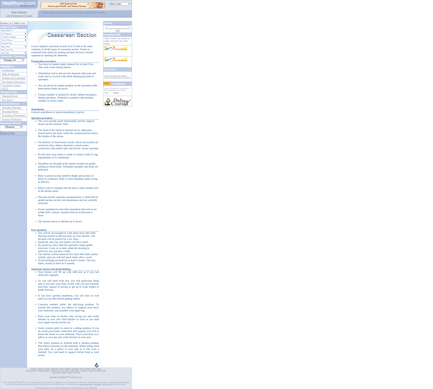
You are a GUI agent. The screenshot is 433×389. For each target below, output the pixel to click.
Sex (77, 12)
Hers (72, 12)
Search (70, 372)
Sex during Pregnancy (14, 81)
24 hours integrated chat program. (115, 76)
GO (118, 30)
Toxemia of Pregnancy (14, 115)
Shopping (18, 15)
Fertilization (8, 70)
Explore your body (43, 369)
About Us (92, 370)
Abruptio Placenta (11, 107)
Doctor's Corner (90, 12)
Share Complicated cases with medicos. (117, 77)
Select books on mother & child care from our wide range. (117, 41)
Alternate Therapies (48, 12)
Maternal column (44, 370)
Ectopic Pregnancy (12, 119)
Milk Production (10, 74)
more (116, 92)
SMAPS (68, 369)
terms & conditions (86, 384)
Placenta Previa (10, 111)
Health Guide (101, 370)
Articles (64, 372)
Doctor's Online (31, 370)
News (58, 372)
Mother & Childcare (63, 12)
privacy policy (107, 384)
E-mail (28, 15)
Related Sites (7, 133)
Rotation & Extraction (13, 78)
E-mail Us (84, 370)
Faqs (54, 372)
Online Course (96, 369)
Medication (55, 369)
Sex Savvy (7, 99)
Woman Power (56, 370)
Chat (8, 15)
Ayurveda (75, 369)
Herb (61, 369)
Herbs (81, 12)
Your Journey (19, 12)
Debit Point (75, 370)
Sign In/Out (101, 12)
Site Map (77, 372)
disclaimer (97, 384)
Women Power (10, 96)
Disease (33, 369)
